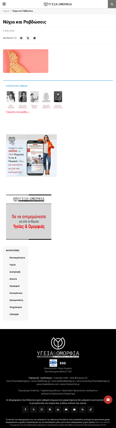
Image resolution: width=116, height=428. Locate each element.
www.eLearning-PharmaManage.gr (93, 381)
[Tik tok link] (90, 409)
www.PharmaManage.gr (18, 381)
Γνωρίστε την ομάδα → (17, 111)
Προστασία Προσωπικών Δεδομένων (80, 390)
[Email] (74, 409)
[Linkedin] (58, 409)
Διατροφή (15, 271)
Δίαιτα (13, 278)
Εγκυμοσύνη (16, 299)
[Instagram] (41, 409)
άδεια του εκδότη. (102, 422)
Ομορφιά (14, 285)
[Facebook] (21, 38)
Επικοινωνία (50, 368)
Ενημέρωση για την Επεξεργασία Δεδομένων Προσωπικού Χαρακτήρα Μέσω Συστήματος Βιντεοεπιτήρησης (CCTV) (58, 425)
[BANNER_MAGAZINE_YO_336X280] (58, 155)
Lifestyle (14, 314)
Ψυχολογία (16, 307)
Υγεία (13, 264)
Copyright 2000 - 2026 (64, 378)
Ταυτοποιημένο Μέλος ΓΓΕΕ (58, 371)
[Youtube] (66, 409)
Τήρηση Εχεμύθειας (50, 390)
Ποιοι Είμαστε (65, 368)
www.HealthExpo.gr (40, 381)
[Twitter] (33, 409)
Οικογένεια (16, 292)
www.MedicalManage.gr (63, 381)
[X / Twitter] (28, 38)
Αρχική (6, 11)
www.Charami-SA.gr (69, 384)
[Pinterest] (50, 409)
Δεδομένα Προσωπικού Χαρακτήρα (58, 393)
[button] (105, 399)
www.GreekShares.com (48, 384)
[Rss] (82, 409)
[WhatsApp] (34, 38)
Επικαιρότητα (17, 257)
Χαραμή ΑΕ (82, 378)
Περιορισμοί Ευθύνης (28, 390)
